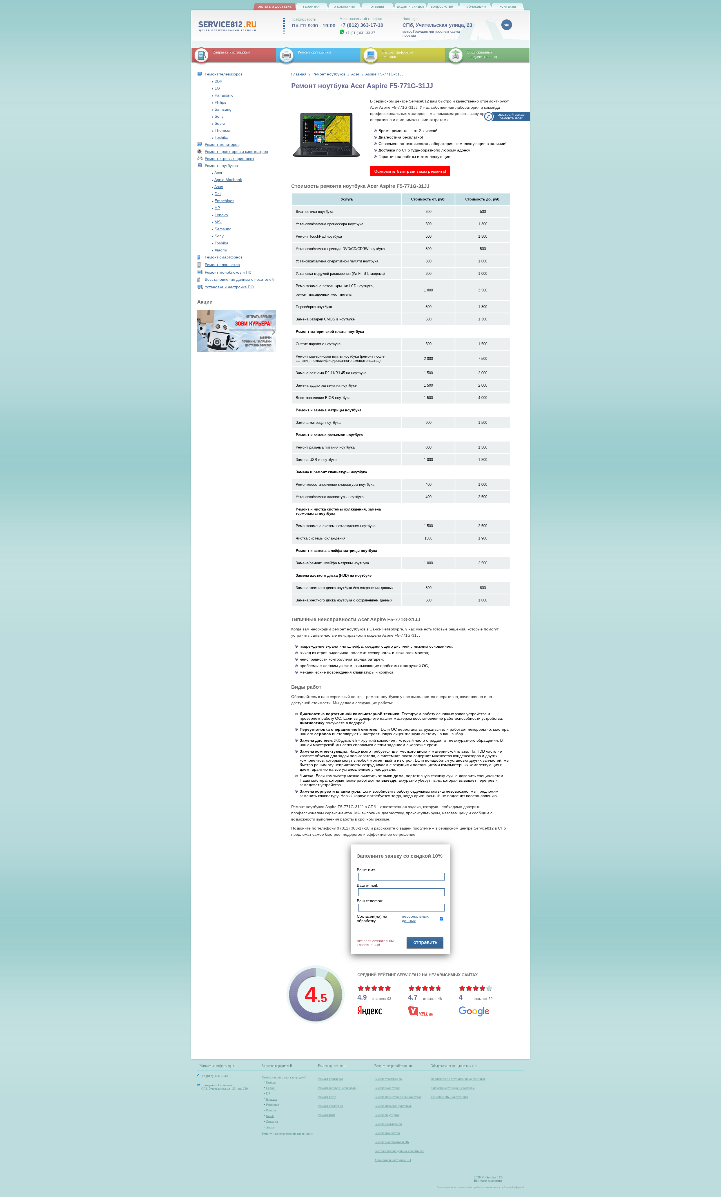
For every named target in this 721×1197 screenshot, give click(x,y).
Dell (218, 193)
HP (217, 208)
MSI (218, 222)
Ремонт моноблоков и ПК (228, 272)
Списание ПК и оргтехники (449, 1096)
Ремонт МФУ (327, 1096)
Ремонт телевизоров (223, 74)
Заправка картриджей (231, 52)
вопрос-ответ (443, 6)
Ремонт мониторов (222, 144)
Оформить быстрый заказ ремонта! (410, 171)
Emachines (224, 201)
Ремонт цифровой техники (393, 1066)
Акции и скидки (410, 6)
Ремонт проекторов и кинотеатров (236, 151)
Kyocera (271, 1099)
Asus (218, 186)
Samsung (223, 109)
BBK (218, 81)
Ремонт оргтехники (314, 52)
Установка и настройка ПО (229, 287)
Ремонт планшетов (222, 264)
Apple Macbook (228, 179)
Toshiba (221, 137)
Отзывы (377, 6)
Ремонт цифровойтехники (397, 54)
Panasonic (224, 95)
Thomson (223, 130)
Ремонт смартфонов (223, 257)
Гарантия (311, 6)
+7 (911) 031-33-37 (360, 33)
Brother (271, 1082)
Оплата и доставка (274, 6)
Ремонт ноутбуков (387, 1114)
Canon (270, 1087)
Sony (219, 116)
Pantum (271, 1110)
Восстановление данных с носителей (239, 279)
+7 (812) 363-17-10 (361, 25)
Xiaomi (221, 250)
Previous (200, 331)
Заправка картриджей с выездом (453, 1087)
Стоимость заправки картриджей (284, 1077)
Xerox (270, 1127)
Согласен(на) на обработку (393, 918)
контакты (508, 6)
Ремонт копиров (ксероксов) (337, 1087)
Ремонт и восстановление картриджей (287, 1133)
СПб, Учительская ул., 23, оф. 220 (224, 1088)
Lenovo (221, 215)
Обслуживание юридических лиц (482, 54)
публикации (475, 6)
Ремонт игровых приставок (229, 158)
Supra (220, 123)
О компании (344, 6)
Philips (220, 102)
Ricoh (270, 1116)
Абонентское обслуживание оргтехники (458, 1078)
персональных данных (415, 918)
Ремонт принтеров (330, 1078)
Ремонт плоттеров (330, 1105)
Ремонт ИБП (326, 1114)
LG (217, 88)
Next (273, 331)
